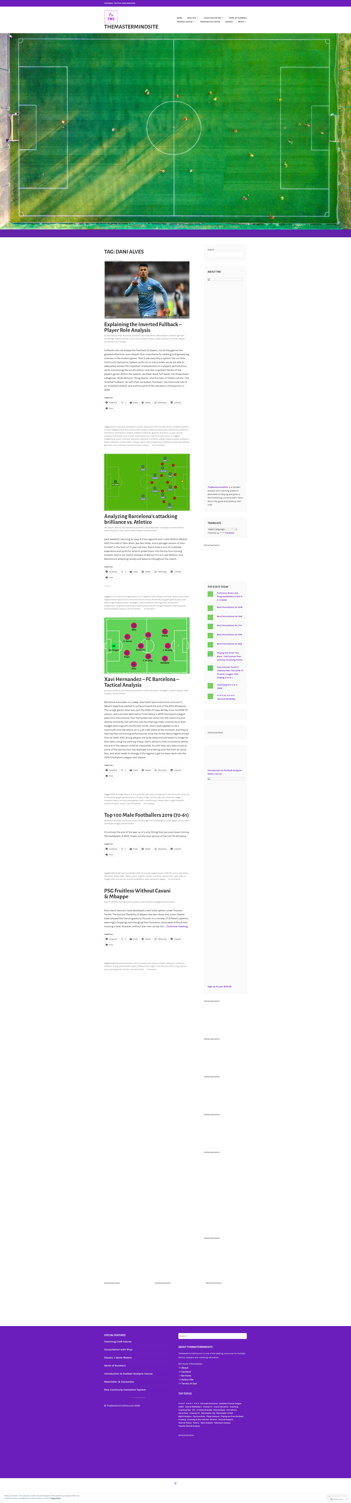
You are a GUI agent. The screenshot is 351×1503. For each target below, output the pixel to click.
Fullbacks (146, 433)
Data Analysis (162, 335)
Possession (173, 602)
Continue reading (177, 926)
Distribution (120, 433)
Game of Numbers (115, 1365)
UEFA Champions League (155, 879)
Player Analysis (148, 339)
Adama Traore (150, 596)
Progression (156, 442)
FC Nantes (177, 963)
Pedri (164, 602)
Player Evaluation (181, 439)
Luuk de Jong (155, 797)
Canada (229, 22)
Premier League (178, 339)
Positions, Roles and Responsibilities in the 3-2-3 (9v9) (230, 596)
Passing (157, 602)
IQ (170, 433)
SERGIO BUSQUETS (164, 606)
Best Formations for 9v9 (229, 616)
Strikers (213, 1420)
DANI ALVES (124, 430)
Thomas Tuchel (137, 969)
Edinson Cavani (140, 963)
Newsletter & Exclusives (119, 1381)
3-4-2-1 (181, 1403)
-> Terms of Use (187, 1383)
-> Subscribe (185, 1379)
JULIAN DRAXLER (124, 966)
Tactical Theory (185, 1423)
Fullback (172, 335)
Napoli (118, 439)
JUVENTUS (108, 436)
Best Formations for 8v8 (229, 607)
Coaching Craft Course (117, 1341)
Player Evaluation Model (114, 442)
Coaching (234, 1407)
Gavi (167, 599)
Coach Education (147, 335)
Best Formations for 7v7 (229, 625)
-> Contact (185, 1371)
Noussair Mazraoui (130, 439)
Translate (229, 532)
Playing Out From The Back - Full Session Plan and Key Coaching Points (230, 656)
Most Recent (134, 339)
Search (211, 249)
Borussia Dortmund (209, 1403)
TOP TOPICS (185, 1393)
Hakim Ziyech (131, 876)
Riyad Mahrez (180, 876)
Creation (175, 596)
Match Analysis (111, 530)
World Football (150, 530)
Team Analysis (137, 530)
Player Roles (145, 442)
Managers (164, 527)
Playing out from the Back (232, 1416)
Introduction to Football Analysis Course (128, 1373)
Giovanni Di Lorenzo (160, 433)
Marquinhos (167, 876)
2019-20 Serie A (171, 873)
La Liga (111, 602)
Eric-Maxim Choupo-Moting (160, 963)
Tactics (146, 445)
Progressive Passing (172, 442)
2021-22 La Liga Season (128, 596)
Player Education (163, 339)
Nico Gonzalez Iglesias (129, 800)
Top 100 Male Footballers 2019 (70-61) (146, 815)
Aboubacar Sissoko (134, 427)
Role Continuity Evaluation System (125, 1389)
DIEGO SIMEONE (110, 599)
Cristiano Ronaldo (204, 1410)
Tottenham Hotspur (222, 1423)
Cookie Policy (55, 1498)
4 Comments (149, 609)
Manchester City (142, 436)
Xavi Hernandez (134, 609)
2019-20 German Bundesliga (123, 873)
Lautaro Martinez (153, 876)
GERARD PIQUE (175, 599)
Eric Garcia (160, 794)
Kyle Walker (118, 436)
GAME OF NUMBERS (238, 18)
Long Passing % (121, 602)
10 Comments (174, 879)
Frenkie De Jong (158, 599)
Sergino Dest (163, 800)
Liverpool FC (194, 1413)
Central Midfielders (193, 1407)
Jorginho (141, 876)
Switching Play (179, 606)
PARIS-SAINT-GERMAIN (113, 969)
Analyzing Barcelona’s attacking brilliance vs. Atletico (140, 519)
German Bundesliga (154, 820)
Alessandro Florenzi (152, 427)
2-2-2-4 (114, 596)
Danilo (133, 430)
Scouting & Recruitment (198, 1420)
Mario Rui (168, 436)
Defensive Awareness (158, 430)
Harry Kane (183, 1413)
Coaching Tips (184, 1410)
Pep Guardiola (199, 1416)
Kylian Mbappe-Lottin (140, 966)
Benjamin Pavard (180, 427)
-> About (183, 1367)
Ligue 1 (153, 966)
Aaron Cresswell (118, 427)
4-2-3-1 (189, 1403)
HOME (179, 18)
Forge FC (130, 433)
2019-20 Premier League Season (150, 873)
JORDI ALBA (138, 797)
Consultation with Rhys (118, 1349)
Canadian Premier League (230, 1403)
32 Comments (158, 445)
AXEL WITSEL (183, 873)
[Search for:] (212, 1335)
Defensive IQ (174, 430)
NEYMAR (183, 966)
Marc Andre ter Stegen (171, 797)
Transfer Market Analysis (189, 1426)
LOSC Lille (160, 966)
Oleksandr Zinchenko (149, 439)
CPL (193, 1410)
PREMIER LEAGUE (185, 22)
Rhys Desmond (124, 335)
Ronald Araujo (151, 800)
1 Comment (151, 969)
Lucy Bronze (129, 436)
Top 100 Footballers (135, 879)
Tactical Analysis (134, 445)
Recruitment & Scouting (115, 342)
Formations (232, 1410)
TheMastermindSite (131, 27)
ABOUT (241, 22)
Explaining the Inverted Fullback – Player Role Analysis (143, 327)
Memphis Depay (111, 800)
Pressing (182, 1420)
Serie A (181, 820)
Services (186, 1375)
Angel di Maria (117, 963)
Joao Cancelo (177, 433)
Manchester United (210, 22)
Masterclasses (121, 339)
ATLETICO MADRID (164, 596)
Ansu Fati (141, 794)
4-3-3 (140, 596)
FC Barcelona (132, 599)
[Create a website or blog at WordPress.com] (175, 1483)
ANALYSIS (191, 18)
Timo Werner (120, 879)
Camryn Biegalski (112, 430)
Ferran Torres (145, 599)
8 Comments (149, 803)
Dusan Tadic (119, 876)
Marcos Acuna (156, 436)
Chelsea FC (207, 1407)
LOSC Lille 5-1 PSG (172, 966)
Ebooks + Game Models (118, 1357)
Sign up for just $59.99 (219, 986)
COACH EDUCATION (212, 18)
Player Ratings (132, 442)
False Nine (122, 599)
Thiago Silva (109, 879)
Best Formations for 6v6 (229, 643)
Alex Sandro (167, 427)
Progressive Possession (145, 606)
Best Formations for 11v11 (229, 634)
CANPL (181, 1407)
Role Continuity (119, 445)
